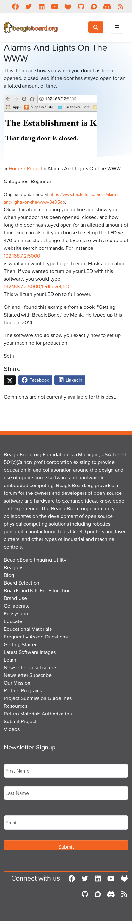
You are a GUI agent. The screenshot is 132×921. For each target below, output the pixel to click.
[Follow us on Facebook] (15, 6)
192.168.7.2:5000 (22, 255)
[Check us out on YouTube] (55, 6)
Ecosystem (16, 613)
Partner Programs (23, 690)
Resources (15, 705)
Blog (9, 575)
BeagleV (13, 567)
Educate (13, 621)
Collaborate (17, 605)
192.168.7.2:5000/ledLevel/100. (38, 286)
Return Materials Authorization (38, 713)
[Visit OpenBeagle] (68, 6)
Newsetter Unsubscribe (30, 667)
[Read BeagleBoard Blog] (120, 6)
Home (15, 168)
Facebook (38, 380)
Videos (12, 728)
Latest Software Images (30, 651)
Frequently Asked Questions (36, 636)
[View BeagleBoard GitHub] (81, 6)
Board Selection (21, 582)
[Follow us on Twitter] (28, 6)
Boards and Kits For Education (37, 590)
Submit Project (20, 721)
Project (35, 168)
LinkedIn (73, 380)
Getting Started (21, 644)
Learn (10, 659)
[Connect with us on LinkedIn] (41, 6)
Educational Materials (28, 628)
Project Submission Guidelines (38, 698)
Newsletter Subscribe (28, 675)
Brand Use (15, 598)
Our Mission (17, 682)
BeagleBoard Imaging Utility (35, 559)
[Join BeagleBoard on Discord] (107, 6)
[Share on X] (10, 380)
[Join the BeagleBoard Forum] (94, 6)
